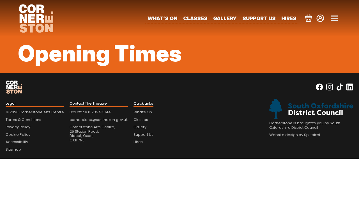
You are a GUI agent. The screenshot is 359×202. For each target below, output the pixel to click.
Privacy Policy (18, 127)
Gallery (225, 18)
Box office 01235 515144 (90, 112)
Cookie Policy (18, 134)
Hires (288, 18)
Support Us (259, 18)
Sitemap (13, 149)
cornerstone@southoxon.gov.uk (99, 119)
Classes (195, 18)
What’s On (163, 18)
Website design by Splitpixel (294, 134)
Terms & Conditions (23, 119)
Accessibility (17, 141)
